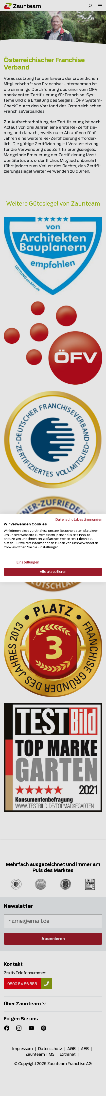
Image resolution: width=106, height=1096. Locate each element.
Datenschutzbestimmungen (78, 519)
